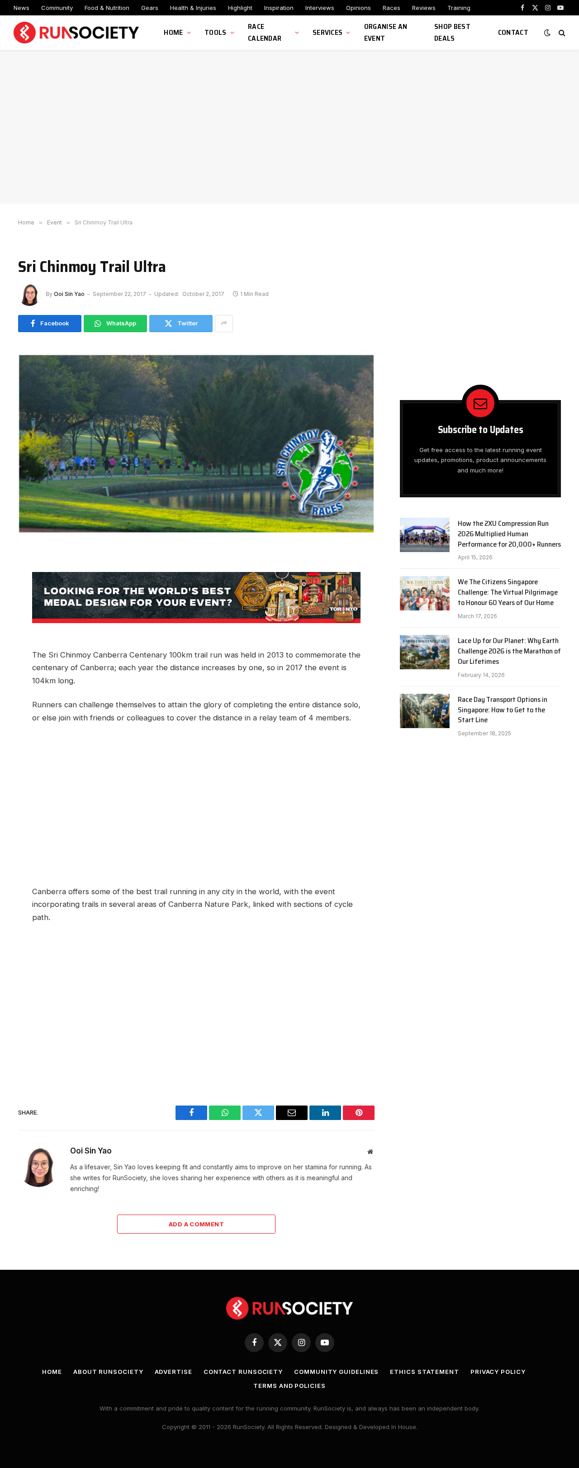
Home (173, 32)
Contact (513, 32)
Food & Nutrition (107, 7)
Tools (215, 32)
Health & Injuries (193, 7)
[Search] (561, 33)
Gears (149, 7)
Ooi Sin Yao (69, 294)
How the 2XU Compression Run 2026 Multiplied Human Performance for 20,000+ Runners (509, 534)
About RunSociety (108, 1371)
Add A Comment (196, 1224)
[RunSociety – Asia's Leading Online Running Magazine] (77, 32)
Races (391, 7)
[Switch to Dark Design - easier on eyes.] (547, 32)
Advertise (173, 1371)
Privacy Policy (498, 1371)
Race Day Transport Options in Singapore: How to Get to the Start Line (502, 710)
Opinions (358, 7)
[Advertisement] (289, 126)
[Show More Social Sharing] (224, 323)
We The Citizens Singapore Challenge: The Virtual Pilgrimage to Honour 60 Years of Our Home (508, 592)
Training (458, 7)
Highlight (240, 7)
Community (57, 7)
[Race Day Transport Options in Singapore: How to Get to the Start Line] (425, 711)
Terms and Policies (289, 1385)
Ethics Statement (424, 1371)
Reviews (424, 7)
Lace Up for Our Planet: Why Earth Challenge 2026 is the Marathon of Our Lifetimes (509, 651)
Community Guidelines (336, 1371)
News (21, 7)
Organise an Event (386, 32)
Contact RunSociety (243, 1371)
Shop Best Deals (452, 32)
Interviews (319, 7)
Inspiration (279, 7)
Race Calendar (265, 32)
